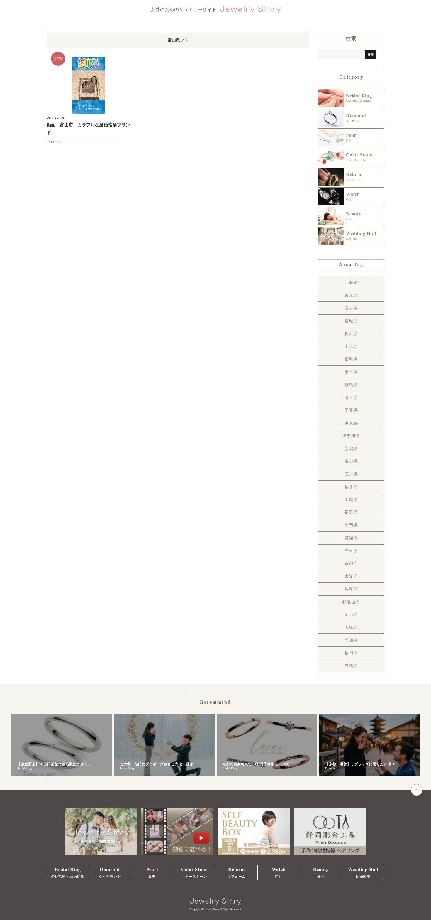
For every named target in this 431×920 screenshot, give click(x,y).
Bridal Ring (54, 142)
